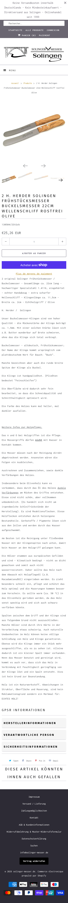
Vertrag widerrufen (34, 861)
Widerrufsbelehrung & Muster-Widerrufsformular (34, 831)
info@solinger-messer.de (34, 852)
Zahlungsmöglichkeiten (34, 810)
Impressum (34, 797)
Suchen (34, 845)
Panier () (28, 35)
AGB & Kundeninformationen (34, 824)
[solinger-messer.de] (34, 52)
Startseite (15, 30)
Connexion (53, 30)
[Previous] (25, 165)
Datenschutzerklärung (34, 838)
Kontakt (34, 817)
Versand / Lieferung (34, 803)
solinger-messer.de (24, 871)
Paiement (44, 35)
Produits (28, 83)
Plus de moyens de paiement (34, 273)
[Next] (43, 165)
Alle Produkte (35, 30)
